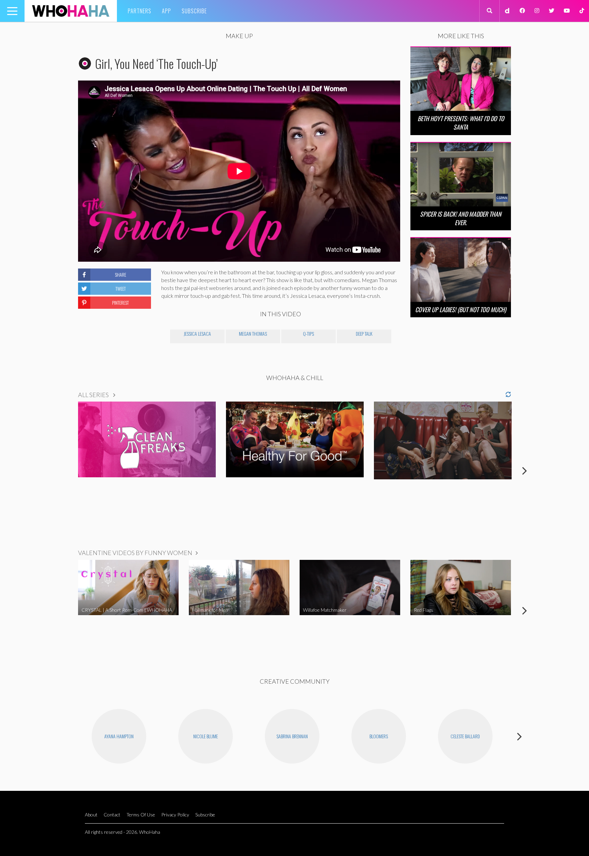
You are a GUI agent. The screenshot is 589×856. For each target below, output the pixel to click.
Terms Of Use (140, 814)
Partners (139, 11)
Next (524, 470)
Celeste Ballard (465, 736)
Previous (64, 470)
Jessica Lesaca (197, 333)
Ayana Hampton (119, 736)
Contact (112, 814)
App (166, 11)
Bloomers (378, 736)
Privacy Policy (175, 814)
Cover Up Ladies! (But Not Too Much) (460, 309)
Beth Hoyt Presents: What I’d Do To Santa (461, 122)
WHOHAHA (70, 11)
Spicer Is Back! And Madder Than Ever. (460, 218)
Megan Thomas (253, 333)
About (91, 814)
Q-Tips (308, 333)
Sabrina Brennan (292, 736)
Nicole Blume (205, 736)
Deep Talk (364, 333)
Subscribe (194, 11)
